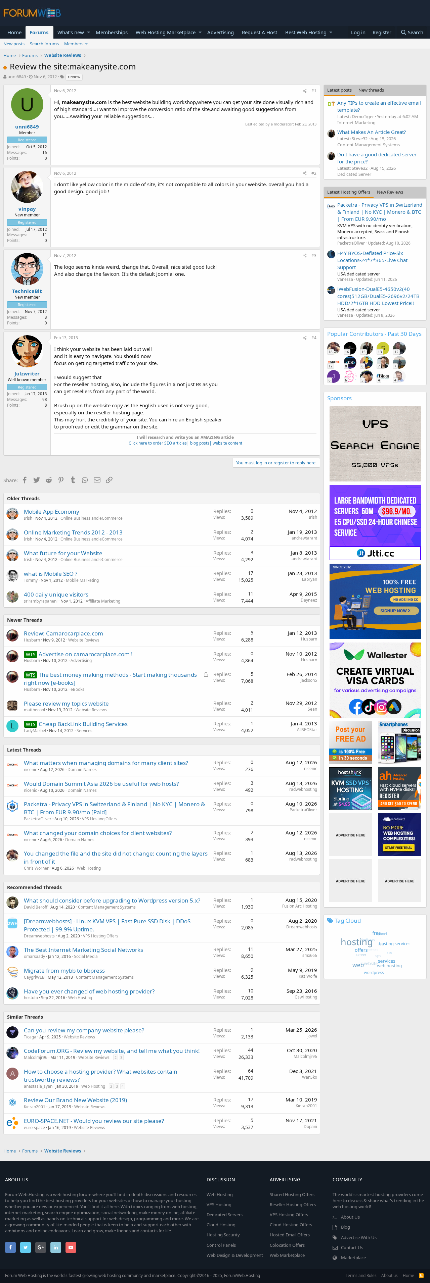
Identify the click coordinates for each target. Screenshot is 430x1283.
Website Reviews (83, 640)
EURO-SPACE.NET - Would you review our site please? (94, 1121)
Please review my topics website (66, 703)
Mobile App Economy (51, 511)
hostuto (31, 997)
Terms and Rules (361, 1275)
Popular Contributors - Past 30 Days (374, 334)
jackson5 (309, 680)
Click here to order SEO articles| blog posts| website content (185, 443)
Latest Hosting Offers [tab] (348, 192)
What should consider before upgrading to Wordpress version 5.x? (112, 900)
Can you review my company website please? (84, 1030)
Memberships (112, 32)
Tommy (31, 580)
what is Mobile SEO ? (50, 573)
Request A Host (259, 32)
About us (389, 1275)
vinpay (27, 208)
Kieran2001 (34, 1107)
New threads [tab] (371, 90)
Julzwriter (27, 373)
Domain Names (82, 769)
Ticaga (30, 1037)
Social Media (86, 956)
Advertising (220, 32)
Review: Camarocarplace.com (63, 633)
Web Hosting (89, 868)
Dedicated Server (354, 174)
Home (14, 32)
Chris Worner (36, 868)
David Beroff (35, 907)
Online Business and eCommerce (91, 518)
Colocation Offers (287, 1245)
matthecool (34, 710)
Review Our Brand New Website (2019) (75, 1100)
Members (73, 44)
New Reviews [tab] (390, 192)
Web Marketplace (287, 1255)
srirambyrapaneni (40, 601)
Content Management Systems (107, 907)
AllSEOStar (307, 729)
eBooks (77, 689)
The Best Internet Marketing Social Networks (83, 950)
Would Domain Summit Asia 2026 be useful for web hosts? (101, 783)
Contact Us (352, 1247)
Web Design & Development (235, 1255)
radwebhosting (303, 789)
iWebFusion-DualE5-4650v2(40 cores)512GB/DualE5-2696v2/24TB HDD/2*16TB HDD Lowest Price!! (378, 296)
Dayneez (309, 600)
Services (84, 730)
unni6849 (16, 76)
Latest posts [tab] (339, 90)
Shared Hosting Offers (292, 1194)
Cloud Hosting (221, 1225)
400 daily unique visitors (56, 594)
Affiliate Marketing (103, 601)
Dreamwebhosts (39, 936)
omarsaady (34, 956)
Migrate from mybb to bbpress (64, 970)
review (74, 77)
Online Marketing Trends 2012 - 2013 (73, 532)
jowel (312, 1036)
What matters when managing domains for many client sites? (106, 763)
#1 (313, 91)
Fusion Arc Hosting (299, 906)
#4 (313, 338)
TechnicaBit (27, 291)
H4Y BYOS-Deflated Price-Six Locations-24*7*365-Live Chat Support (372, 260)
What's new (70, 32)
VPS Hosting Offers (99, 819)
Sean (312, 709)
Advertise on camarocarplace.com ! (86, 654)
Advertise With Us (359, 1237)
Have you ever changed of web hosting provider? (89, 991)
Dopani (310, 1126)
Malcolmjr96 (305, 1056)
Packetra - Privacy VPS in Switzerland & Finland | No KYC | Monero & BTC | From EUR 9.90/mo (379, 211)
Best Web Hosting (306, 32)
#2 (313, 173)
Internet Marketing (356, 122)
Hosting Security (223, 1235)
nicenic (30, 769)
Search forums (44, 44)
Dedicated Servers (225, 1215)
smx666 (309, 955)
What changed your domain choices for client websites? (98, 833)
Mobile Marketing (82, 580)
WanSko (309, 1077)
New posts (14, 44)
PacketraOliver (37, 819)
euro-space (34, 1127)
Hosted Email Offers (290, 1235)
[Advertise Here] (350, 834)
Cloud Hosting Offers (291, 1225)
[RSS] (421, 1275)
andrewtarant (304, 538)
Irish (28, 518)
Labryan (309, 579)
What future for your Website (63, 553)
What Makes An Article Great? (371, 132)
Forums (39, 32)
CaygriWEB (34, 977)
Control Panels (221, 1245)
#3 (313, 255)
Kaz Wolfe (308, 976)
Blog (345, 1227)
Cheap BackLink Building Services (83, 724)
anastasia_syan (38, 1086)
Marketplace (353, 1257)
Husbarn (32, 640)
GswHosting (306, 997)
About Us (350, 1217)
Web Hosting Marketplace (166, 32)
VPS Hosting (219, 1204)
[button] (88, 32)
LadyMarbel (35, 730)
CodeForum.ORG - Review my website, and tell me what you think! (112, 1051)
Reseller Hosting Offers (293, 1204)
